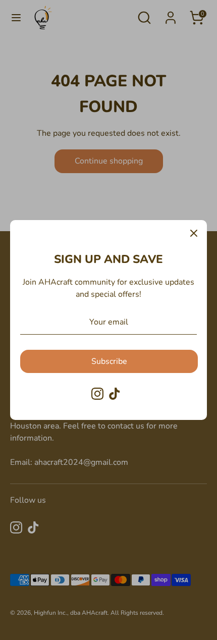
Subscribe (109, 361)
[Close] (194, 233)
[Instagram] (97, 394)
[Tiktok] (114, 394)
